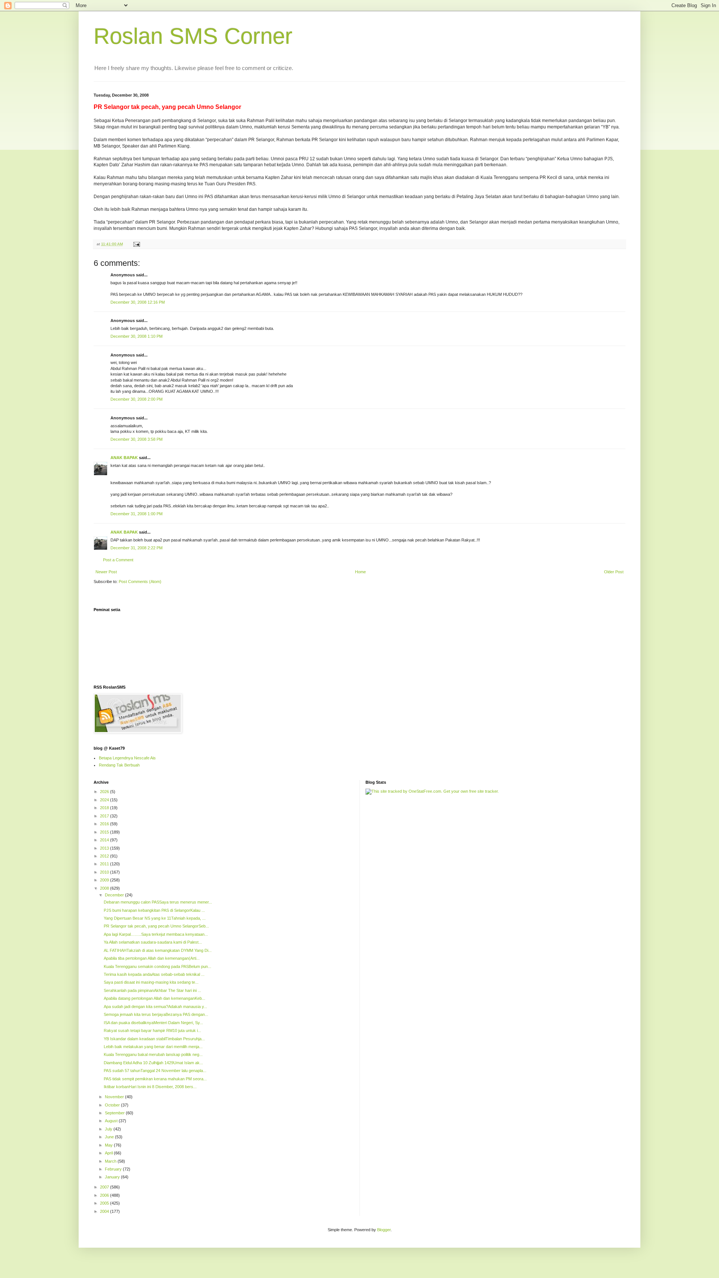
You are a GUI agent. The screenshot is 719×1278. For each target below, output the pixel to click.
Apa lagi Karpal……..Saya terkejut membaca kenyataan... (156, 934)
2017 (105, 816)
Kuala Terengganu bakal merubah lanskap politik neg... (153, 1054)
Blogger (384, 1229)
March (111, 1161)
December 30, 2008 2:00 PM (136, 399)
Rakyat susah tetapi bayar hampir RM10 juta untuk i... (152, 1030)
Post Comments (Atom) (140, 581)
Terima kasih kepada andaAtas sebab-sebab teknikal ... (154, 974)
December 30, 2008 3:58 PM (136, 439)
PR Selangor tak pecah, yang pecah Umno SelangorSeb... (156, 926)
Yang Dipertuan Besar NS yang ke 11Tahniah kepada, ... (155, 918)
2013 (105, 848)
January (113, 1177)
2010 (105, 872)
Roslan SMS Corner (193, 36)
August (112, 1120)
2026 (105, 791)
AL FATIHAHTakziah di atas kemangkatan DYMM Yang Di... (158, 950)
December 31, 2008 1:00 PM (136, 513)
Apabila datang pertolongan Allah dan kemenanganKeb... (154, 998)
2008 (105, 888)
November (115, 1097)
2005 (105, 1203)
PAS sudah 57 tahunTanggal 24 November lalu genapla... (155, 1070)
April (109, 1153)
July (109, 1129)
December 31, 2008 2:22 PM (136, 548)
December (115, 895)
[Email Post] (136, 244)
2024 (105, 800)
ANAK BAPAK (124, 457)
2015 (105, 832)
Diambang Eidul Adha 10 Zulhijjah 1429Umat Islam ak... (153, 1062)
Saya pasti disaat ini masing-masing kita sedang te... (151, 982)
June (110, 1137)
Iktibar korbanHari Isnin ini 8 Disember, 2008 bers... (150, 1086)
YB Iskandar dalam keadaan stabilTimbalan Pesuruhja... (154, 1038)
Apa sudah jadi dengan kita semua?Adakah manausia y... (155, 1006)
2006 (105, 1195)
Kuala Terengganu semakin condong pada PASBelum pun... (157, 966)
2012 (105, 856)
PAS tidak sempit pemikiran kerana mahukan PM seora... (155, 1079)
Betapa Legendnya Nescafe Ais (127, 758)
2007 (105, 1187)
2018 (105, 807)
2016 (105, 824)
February (114, 1169)
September (115, 1113)
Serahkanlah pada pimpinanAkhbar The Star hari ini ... (152, 990)
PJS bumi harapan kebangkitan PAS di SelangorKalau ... (154, 910)
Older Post (614, 572)
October (113, 1105)
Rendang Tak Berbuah (119, 765)
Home (360, 572)
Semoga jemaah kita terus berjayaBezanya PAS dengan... (156, 1014)
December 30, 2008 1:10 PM (136, 336)
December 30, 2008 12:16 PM (137, 302)
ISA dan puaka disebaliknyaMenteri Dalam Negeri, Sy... (153, 1022)
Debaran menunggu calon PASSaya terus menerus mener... (158, 902)
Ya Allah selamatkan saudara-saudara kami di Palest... (153, 942)
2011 (105, 864)
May (109, 1145)
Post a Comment (118, 560)
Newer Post (106, 572)
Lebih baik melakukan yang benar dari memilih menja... (153, 1046)
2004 (105, 1211)
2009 (105, 880)
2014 (105, 840)
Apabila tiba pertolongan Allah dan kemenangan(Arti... (152, 958)
